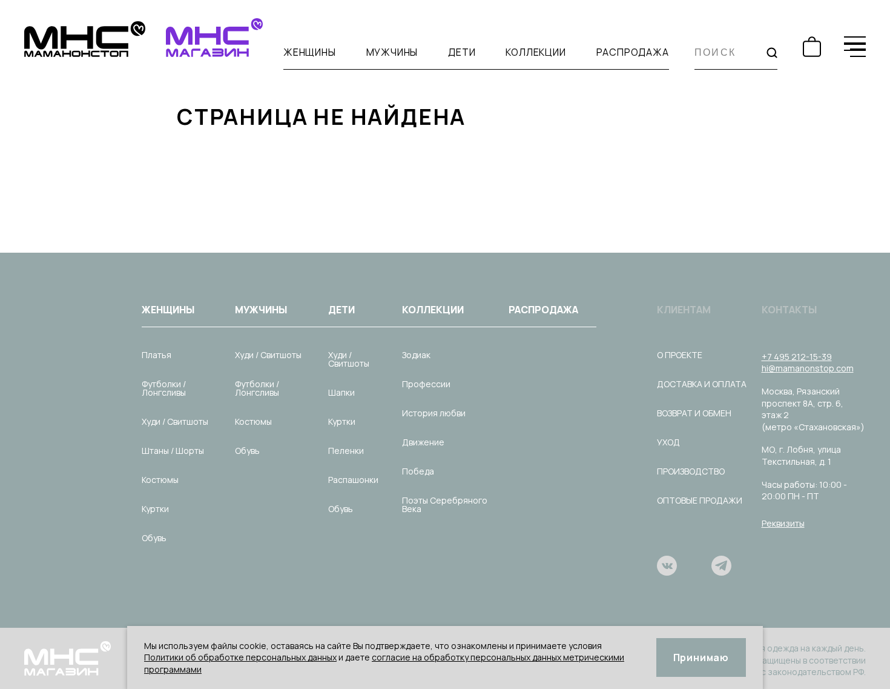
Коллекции (535, 52)
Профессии (426, 384)
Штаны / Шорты (173, 450)
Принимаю (701, 657)
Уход (668, 442)
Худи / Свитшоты (175, 421)
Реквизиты (783, 523)
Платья (156, 355)
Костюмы (160, 479)
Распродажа (632, 52)
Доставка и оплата (702, 384)
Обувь (154, 538)
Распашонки (353, 479)
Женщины (309, 52)
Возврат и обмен (694, 413)
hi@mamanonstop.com (808, 368)
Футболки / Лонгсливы (164, 388)
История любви (434, 413)
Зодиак (416, 355)
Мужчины (392, 52)
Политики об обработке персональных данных (240, 657)
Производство (691, 471)
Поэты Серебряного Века (444, 504)
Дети (461, 52)
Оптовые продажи (699, 500)
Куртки (155, 508)
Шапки (341, 392)
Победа (418, 471)
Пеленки (346, 450)
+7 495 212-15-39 (797, 356)
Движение (423, 442)
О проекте (679, 355)
